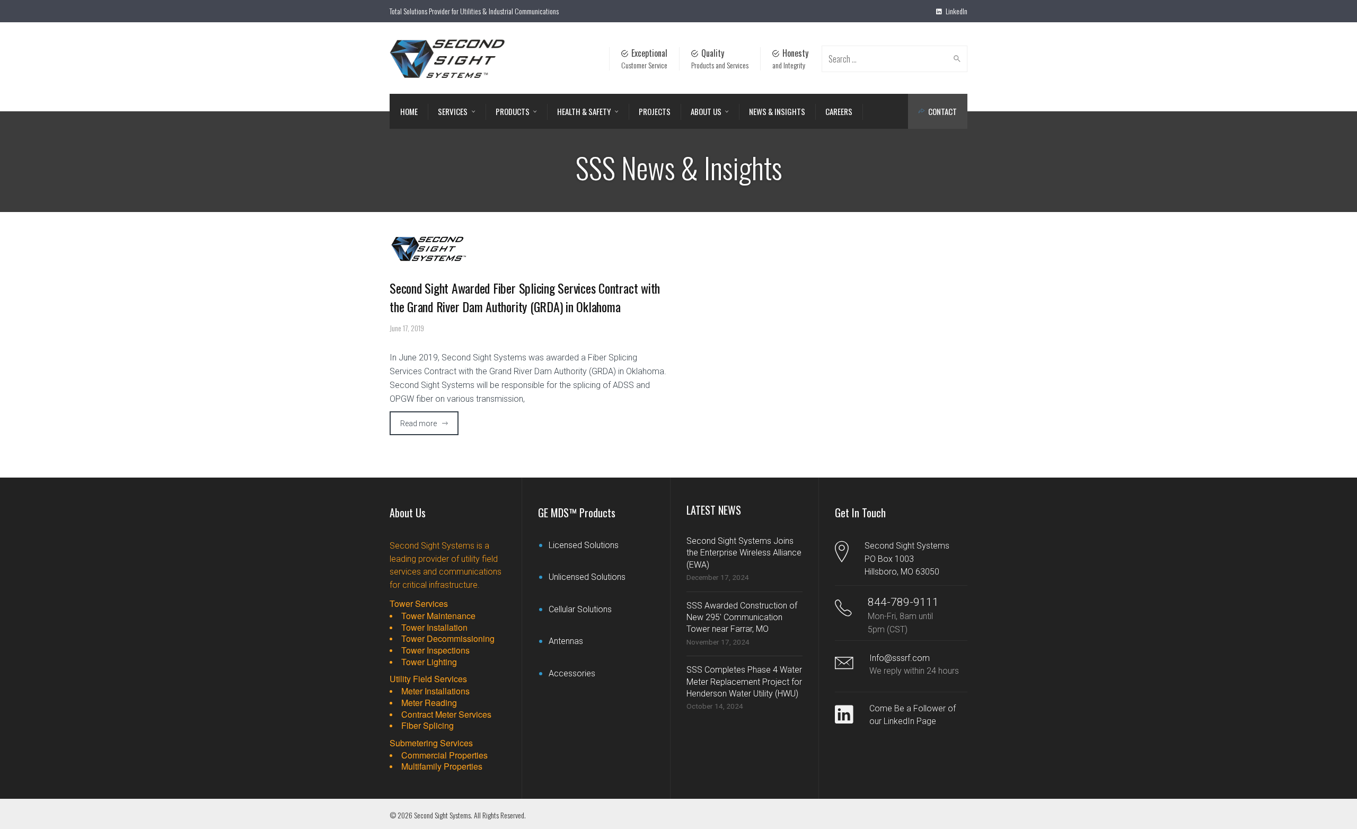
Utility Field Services (428, 679)
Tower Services (419, 603)
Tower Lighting (429, 662)
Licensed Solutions (584, 545)
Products (513, 111)
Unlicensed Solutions (587, 577)
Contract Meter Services (446, 714)
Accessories (572, 673)
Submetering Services (431, 743)
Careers (838, 111)
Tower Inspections (435, 650)
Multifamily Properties (441, 766)
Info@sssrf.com (899, 658)
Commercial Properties (444, 755)
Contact (942, 111)
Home (409, 111)
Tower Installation (434, 627)
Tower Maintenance (438, 616)
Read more (418, 423)
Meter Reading (429, 703)
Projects (655, 111)
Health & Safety (584, 111)
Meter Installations (435, 691)
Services (453, 111)
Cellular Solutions (580, 609)
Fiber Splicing (427, 725)
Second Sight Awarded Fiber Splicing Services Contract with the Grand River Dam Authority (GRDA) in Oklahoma (525, 297)
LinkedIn (955, 10)
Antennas (566, 641)
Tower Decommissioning (448, 639)
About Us (706, 111)
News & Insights (777, 111)
